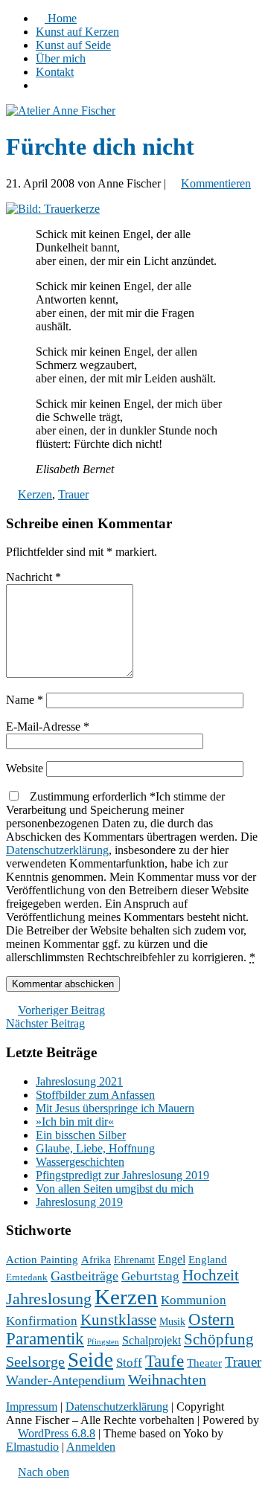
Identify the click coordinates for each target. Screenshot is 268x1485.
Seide (90, 1360)
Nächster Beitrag (45, 1023)
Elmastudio (32, 1446)
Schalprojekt (151, 1340)
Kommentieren (216, 183)
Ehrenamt (134, 1260)
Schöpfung (219, 1339)
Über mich (61, 58)
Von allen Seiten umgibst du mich (115, 1188)
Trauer (73, 494)
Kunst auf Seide (73, 45)
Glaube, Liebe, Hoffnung (95, 1148)
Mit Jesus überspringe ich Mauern (115, 1108)
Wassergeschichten (80, 1161)
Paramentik (45, 1339)
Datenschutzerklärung (57, 850)
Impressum (31, 1406)
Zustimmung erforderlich (132, 876)
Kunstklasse (118, 1320)
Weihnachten (167, 1380)
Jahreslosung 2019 (79, 1202)
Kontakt (55, 71)
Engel (171, 1259)
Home (61, 18)
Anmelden (90, 1446)
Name (24, 699)
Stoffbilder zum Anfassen (95, 1094)
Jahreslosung (49, 1299)
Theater (204, 1363)
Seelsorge (35, 1361)
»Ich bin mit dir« (75, 1121)
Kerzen (35, 494)
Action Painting (42, 1260)
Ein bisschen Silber (81, 1135)
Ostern (211, 1319)
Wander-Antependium (65, 1380)
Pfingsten (103, 1342)
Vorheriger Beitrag (61, 1010)
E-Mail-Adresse (47, 726)
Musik (172, 1321)
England (207, 1260)
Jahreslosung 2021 (79, 1081)
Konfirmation (41, 1321)
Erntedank (27, 1277)
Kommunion (193, 1300)
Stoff (129, 1363)
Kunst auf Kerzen (77, 31)
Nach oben (43, 1472)
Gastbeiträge (84, 1275)
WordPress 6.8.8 (56, 1433)
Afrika (96, 1260)
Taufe (164, 1361)
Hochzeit (210, 1275)
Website (24, 768)
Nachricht (33, 577)
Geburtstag (150, 1276)
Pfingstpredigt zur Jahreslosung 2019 (122, 1175)
